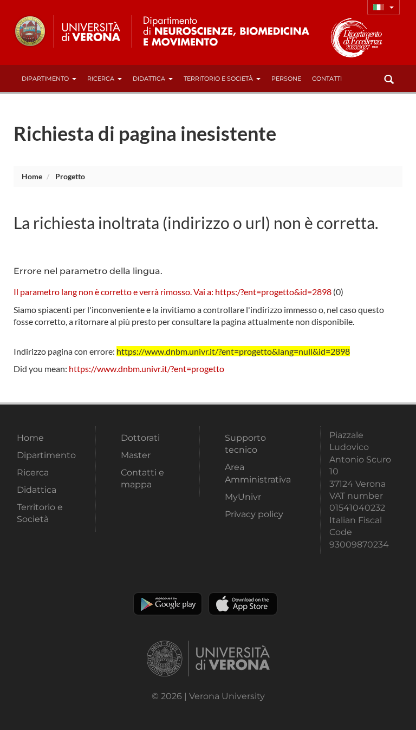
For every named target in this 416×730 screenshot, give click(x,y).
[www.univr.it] (68, 31)
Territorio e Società (218, 78)
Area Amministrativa (258, 473)
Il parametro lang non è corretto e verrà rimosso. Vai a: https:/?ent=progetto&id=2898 (173, 291)
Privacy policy (254, 514)
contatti (327, 78)
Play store (168, 604)
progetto (70, 176)
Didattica (149, 78)
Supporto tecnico (245, 444)
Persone (286, 78)
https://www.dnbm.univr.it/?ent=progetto (146, 368)
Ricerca (100, 78)
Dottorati (140, 438)
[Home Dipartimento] (235, 31)
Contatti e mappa (142, 478)
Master (136, 455)
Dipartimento (45, 78)
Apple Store (243, 604)
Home (32, 176)
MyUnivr (243, 497)
